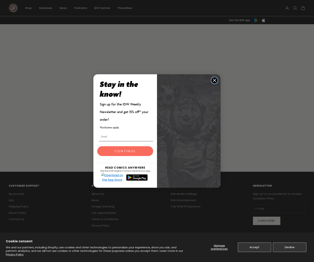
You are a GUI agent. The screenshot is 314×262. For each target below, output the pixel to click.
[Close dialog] (214, 80)
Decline (290, 247)
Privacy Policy (15, 254)
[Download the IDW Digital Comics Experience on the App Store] (112, 177)
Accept (254, 247)
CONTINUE (125, 151)
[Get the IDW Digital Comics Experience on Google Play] (137, 177)
